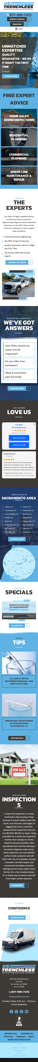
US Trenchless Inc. (19, 427)
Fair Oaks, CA (9, 532)
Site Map (19, 1053)
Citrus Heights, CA (11, 514)
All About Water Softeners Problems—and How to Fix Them (19, 681)
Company (21, 1037)
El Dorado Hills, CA (12, 525)
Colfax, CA (9, 517)
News (31, 1037)
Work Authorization (19, 1040)
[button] (19, 349)
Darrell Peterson (9, 454)
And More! (27, 532)
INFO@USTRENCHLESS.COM (19, 996)
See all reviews (19, 438)
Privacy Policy (19, 1050)
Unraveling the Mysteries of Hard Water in (19, 723)
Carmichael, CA (10, 510)
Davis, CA (8, 521)
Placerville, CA (28, 510)
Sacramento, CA (29, 521)
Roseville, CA (27, 517)
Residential (10, 1034)
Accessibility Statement (19, 1048)
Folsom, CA (27, 507)
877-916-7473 (20, 15)
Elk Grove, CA (10, 528)
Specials (8, 1037)
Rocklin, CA (27, 514)
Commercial (27, 1034)
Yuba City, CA (28, 528)
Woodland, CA (28, 525)
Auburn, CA (9, 507)
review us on (18, 445)
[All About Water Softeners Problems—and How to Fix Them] (19, 663)
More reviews (19, 480)
